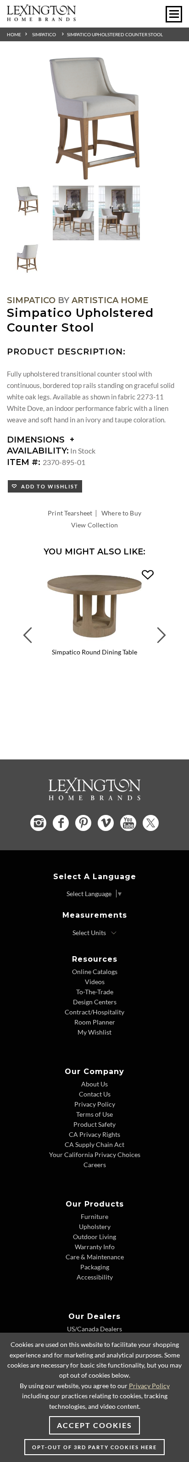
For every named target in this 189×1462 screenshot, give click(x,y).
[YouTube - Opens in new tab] (128, 823)
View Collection (94, 525)
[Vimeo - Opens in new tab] (106, 823)
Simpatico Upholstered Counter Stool (115, 34)
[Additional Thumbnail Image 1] (27, 201)
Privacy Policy (94, 1104)
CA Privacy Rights (94, 1134)
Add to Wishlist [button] (47, 486)
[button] (148, 575)
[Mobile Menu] (174, 14)
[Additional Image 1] (94, 119)
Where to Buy (121, 513)
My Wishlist (94, 1032)
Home (14, 34)
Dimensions (37, 440)
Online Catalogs (94, 971)
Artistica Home (110, 300)
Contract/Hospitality (94, 1012)
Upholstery (95, 1226)
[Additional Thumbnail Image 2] (73, 213)
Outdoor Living (94, 1236)
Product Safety (94, 1124)
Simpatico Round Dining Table (94, 652)
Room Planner (94, 1022)
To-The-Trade (94, 992)
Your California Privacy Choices (94, 1154)
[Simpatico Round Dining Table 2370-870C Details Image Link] (94, 641)
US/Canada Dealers (94, 1329)
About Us (94, 1084)
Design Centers (95, 1002)
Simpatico (44, 34)
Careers (94, 1164)
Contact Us (95, 1094)
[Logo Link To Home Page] (41, 18)
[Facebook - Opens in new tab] (61, 823)
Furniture (94, 1216)
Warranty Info (95, 1247)
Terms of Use (94, 1114)
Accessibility (95, 1277)
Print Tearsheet (70, 513)
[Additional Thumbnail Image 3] (119, 213)
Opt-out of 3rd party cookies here (94, 1447)
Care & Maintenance (95, 1257)
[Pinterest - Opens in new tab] (83, 823)
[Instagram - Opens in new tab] (38, 823)
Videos (95, 982)
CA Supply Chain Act (94, 1144)
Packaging (94, 1267)
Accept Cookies (94, 1425)
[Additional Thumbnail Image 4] (27, 258)
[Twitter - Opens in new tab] (151, 823)
